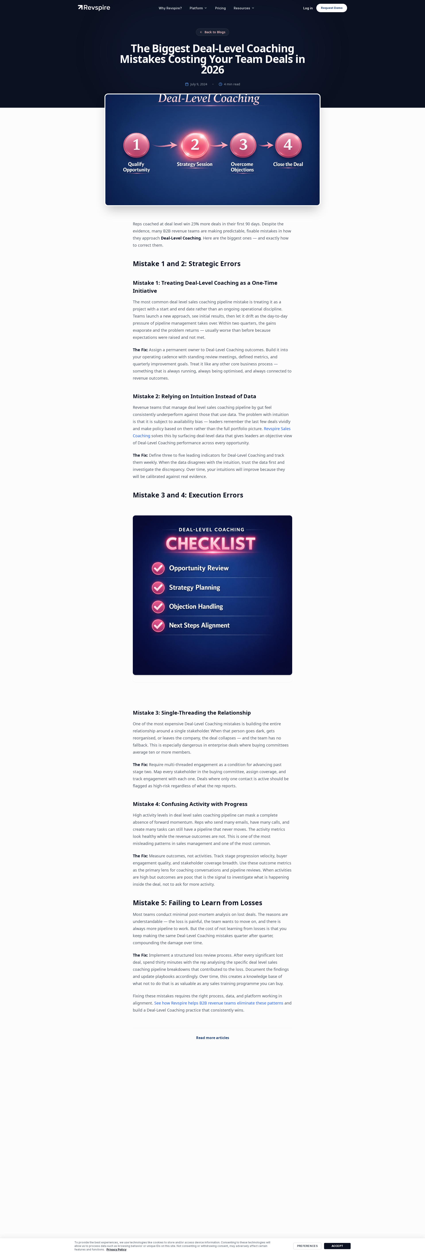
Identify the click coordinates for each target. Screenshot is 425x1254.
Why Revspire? (170, 8)
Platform (196, 8)
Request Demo (331, 8)
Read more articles (212, 1037)
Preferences (307, 1246)
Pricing (220, 8)
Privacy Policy (116, 1249)
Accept (337, 1246)
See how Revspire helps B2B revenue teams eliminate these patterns (218, 1003)
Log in (308, 8)
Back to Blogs (215, 32)
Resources (242, 8)
